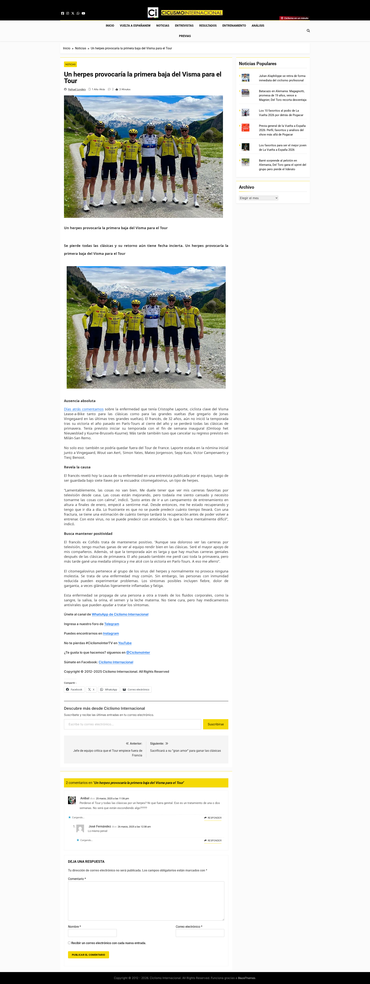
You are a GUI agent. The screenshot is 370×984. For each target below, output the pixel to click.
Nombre (74, 926)
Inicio (110, 25)
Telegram (111, 624)
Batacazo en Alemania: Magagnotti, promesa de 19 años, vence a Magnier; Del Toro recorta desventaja (282, 95)
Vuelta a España (135, 25)
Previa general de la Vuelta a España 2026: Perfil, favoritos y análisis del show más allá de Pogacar (282, 130)
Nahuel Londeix (77, 89)
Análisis (258, 25)
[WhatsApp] (78, 13)
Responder (214, 817)
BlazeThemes (246, 978)
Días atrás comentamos (84, 409)
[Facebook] (62, 13)
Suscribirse (216, 724)
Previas (185, 36)
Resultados (208, 25)
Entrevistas (184, 25)
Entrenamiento (234, 25)
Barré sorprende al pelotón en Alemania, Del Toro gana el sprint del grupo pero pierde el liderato (282, 165)
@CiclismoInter (138, 652)
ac (124, 662)
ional (129, 662)
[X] (73, 13)
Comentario (77, 879)
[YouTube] (83, 13)
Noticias (162, 25)
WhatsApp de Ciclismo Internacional (120, 614)
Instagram (111, 633)
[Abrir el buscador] (308, 30)
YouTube (125, 643)
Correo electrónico (189, 926)
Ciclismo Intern (110, 662)
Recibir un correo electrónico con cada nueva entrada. (108, 943)
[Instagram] (67, 13)
